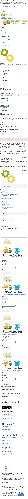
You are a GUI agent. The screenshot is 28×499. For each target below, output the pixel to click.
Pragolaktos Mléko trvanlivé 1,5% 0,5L (13, 258)
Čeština (13, 39)
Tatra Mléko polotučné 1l (9, 334)
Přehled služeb (5, 443)
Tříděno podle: (4, 230)
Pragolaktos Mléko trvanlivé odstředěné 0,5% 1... (13, 295)
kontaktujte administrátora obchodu (11, 155)
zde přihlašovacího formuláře (6, 119)
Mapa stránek (5, 431)
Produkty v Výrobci (6, 428)
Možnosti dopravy (6, 440)
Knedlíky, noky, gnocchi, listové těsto (9, 194)
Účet (1, 18)
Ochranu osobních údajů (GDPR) (9, 415)
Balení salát (3, 191)
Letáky (3, 454)
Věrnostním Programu (7, 418)
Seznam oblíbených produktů (8, 453)
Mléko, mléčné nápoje (19, 185)
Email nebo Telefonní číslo (6, 93)
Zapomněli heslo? (4, 109)
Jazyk (4, 39)
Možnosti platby (5, 439)
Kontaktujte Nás (5, 420)
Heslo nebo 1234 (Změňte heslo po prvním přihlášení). (9, 99)
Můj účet (4, 450)
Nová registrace (3, 107)
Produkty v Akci (5, 426)
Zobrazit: (3, 234)
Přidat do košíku (6, 273)
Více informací (14, 495)
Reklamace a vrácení (7, 442)
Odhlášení (14, 18)
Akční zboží (5, 66)
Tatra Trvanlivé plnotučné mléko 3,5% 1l (13, 371)
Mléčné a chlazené (8, 185)
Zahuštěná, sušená (5, 210)
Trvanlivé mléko (7, 186)
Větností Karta (5, 417)
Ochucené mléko (5, 201)
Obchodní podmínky (6, 414)
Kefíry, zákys (4, 200)
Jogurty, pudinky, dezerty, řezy (8, 192)
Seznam (6, 226)
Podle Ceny (4, 216)
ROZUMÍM (21, 495)
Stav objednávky (6, 429)
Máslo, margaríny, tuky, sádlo (7, 195)
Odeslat (2, 136)
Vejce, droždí (4, 208)
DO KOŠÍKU (7, 45)
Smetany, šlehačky (5, 204)
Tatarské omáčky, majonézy (7, 207)
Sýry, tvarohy (4, 205)
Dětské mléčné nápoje (6, 198)
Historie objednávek (6, 18)
